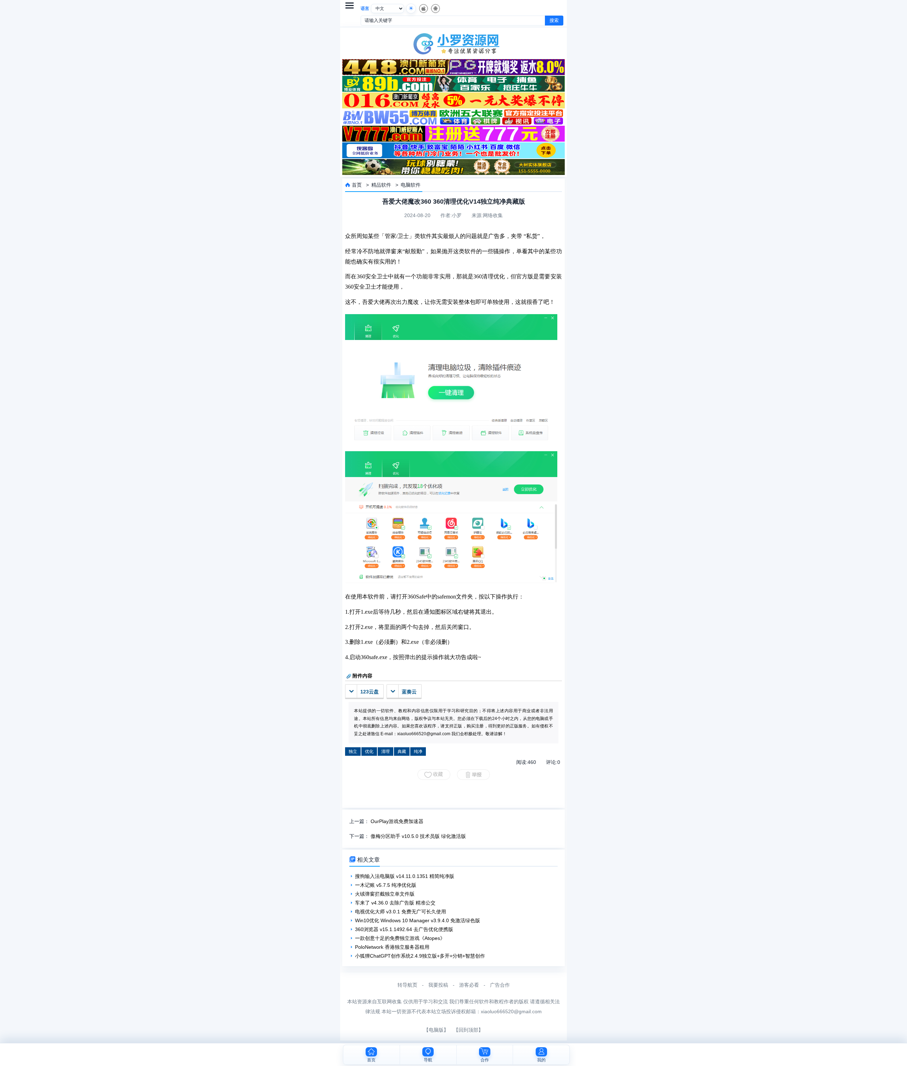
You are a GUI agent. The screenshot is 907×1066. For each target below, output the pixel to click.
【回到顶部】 (468, 1030)
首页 (357, 185)
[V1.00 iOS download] (423, 8)
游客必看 (469, 985)
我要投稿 (438, 985)
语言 (365, 8)
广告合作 (500, 985)
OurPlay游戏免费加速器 (397, 821)
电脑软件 (411, 185)
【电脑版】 (436, 1030)
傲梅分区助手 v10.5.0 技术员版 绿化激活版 (418, 836)
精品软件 (381, 185)
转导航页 (407, 985)
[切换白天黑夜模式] (411, 8)
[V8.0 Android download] (435, 8)
